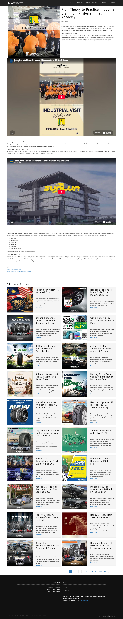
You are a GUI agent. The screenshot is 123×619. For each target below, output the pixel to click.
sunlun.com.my (84, 600)
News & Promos (92, 2)
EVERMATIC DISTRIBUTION (21, 616)
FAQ (66, 587)
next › (100, 571)
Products (80, 2)
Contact (112, 2)
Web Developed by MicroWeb (107, 616)
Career (103, 2)
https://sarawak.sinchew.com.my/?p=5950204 (19, 271)
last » (105, 571)
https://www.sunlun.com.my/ (14, 269)
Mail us (67, 590)
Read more (39, 307)
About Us (70, 2)
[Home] (16, 3)
